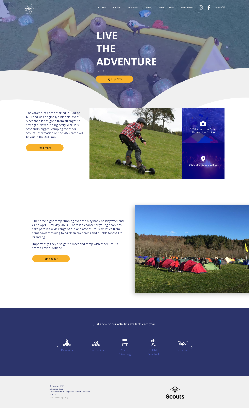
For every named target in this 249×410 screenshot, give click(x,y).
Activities (117, 7)
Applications (187, 7)
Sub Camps (133, 7)
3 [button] (115, 364)
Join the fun (51, 258)
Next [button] (191, 347)
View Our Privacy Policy (59, 397)
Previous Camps (166, 7)
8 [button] (137, 364)
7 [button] (133, 364)
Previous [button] (57, 347)
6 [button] (128, 364)
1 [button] (107, 364)
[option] (135, 143)
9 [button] (141, 364)
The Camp (101, 7)
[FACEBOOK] (209, 7)
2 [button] (111, 364)
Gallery (148, 7)
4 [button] (120, 364)
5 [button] (124, 364)
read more (44, 147)
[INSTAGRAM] (201, 7)
